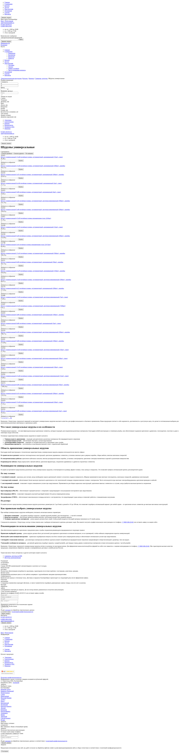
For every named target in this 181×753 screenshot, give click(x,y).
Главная (7, 2)
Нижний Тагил (6, 689)
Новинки (7, 128)
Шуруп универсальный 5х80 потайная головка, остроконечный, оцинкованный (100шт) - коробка (32, 314)
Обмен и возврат (13, 68)
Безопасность (9, 125)
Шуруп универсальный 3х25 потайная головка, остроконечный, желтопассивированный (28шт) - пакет (34, 358)
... (9, 418)
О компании (8, 4)
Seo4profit (16, 682)
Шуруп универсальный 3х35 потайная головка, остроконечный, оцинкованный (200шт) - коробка (32, 174)
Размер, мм (4, 110)
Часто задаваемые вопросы (17, 70)
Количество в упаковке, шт (9, 112)
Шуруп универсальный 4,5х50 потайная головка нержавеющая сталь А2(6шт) (26, 218)
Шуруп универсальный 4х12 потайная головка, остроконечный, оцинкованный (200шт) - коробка (32, 288)
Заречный (4, 716)
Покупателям (9, 9)
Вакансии (11, 56)
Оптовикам (8, 11)
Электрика (8, 120)
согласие (8, 610)
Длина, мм (4, 105)
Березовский (5, 703)
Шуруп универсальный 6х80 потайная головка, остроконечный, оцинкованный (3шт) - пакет (31, 323)
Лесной (3, 708)
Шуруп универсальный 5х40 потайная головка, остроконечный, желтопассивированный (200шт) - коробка (35, 209)
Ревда (2, 701)
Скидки (7, 12)
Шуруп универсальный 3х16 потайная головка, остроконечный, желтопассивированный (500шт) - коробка (35, 201)
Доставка (11, 65)
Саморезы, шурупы (41, 78)
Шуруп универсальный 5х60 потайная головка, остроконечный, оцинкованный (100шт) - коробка (32, 341)
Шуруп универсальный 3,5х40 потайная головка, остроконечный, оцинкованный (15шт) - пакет (32, 157)
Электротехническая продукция (11, 78)
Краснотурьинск (6, 706)
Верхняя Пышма (6, 698)
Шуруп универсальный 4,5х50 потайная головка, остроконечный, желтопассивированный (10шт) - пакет (35, 349)
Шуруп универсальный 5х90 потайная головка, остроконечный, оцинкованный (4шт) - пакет (31, 192)
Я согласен (5, 751)
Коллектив (11, 55)
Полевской (4, 704)
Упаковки (4, 100)
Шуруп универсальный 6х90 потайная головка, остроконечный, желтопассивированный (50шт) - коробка (35, 384)
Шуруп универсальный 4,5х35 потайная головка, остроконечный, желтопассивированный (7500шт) (33, 306)
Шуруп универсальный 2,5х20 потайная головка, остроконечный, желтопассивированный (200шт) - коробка (36, 279)
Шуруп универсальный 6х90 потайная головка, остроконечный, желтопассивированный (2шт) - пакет (34, 411)
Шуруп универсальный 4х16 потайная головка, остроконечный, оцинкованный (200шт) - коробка (32, 393)
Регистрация (9, 21)
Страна (3, 98)
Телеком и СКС (10, 127)
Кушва (3, 720)
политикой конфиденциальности (22, 612)
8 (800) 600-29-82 (6, 26)
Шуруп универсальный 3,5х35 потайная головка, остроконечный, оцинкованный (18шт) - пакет (32, 367)
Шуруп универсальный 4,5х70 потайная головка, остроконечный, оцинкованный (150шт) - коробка (33, 271)
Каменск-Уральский (7, 691)
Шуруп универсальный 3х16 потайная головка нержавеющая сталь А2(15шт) (26, 244)
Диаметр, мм (5, 101)
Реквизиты (11, 53)
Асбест (3, 699)
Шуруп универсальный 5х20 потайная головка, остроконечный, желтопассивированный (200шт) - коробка (35, 236)
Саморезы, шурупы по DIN (13, 556)
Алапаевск (4, 713)
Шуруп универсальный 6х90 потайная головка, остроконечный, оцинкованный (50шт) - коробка (32, 262)
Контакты (8, 14)
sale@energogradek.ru (7, 133)
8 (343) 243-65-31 (6, 24)
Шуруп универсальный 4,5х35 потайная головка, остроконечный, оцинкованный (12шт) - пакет (32, 227)
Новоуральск (5, 696)
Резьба (3, 108)
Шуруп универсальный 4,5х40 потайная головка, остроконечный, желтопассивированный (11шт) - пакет (35, 376)
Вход (2, 21)
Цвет (2, 103)
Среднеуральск (5, 718)
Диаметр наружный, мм (8, 117)
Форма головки (6, 115)
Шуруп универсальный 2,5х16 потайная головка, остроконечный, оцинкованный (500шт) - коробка (33, 253)
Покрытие (4, 107)
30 (11, 418)
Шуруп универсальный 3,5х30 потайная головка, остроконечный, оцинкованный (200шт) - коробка (33, 166)
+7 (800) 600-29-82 (127, 522)
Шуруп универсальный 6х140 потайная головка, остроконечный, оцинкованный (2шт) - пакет (31, 183)
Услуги (7, 7)
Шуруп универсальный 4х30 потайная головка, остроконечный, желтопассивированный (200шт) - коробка (35, 332)
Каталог (7, 5)
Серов (3, 694)
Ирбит (3, 715)
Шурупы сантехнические (13, 557)
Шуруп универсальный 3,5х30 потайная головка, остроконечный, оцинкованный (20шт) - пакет (32, 402)
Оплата (10, 67)
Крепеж (31, 78)
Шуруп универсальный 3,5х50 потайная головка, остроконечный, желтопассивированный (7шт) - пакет (34, 297)
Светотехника (9, 122)
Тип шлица (4, 113)
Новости (11, 58)
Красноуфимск (5, 711)
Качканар (4, 710)
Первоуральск (5, 693)
